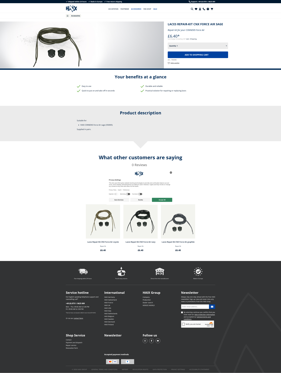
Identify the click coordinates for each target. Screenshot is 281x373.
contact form (78, 318)
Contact (68, 340)
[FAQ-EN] (208, 9)
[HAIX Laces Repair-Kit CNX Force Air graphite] (178, 221)
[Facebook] (151, 340)
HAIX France (108, 303)
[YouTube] (158, 340)
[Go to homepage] (71, 8)
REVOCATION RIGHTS (140, 369)
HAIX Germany (109, 297)
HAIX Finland (109, 324)
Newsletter (113, 335)
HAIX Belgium (109, 316)
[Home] (67, 16)
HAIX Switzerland (110, 300)
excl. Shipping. (191, 39)
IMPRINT (125, 369)
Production (147, 300)
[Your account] (200, 9)
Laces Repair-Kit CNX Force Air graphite (178, 242)
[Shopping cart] (212, 9)
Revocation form (72, 348)
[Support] (204, 9)
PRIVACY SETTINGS (178, 369)
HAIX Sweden (109, 319)
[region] (140, 229)
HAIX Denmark (109, 322)
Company (146, 297)
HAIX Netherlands (110, 314)
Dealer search (148, 303)
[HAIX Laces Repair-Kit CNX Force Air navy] (140, 221)
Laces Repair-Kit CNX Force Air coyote (103, 242)
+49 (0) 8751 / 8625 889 (75, 303)
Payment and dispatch (74, 342)
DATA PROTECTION (160, 369)
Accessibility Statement (199, 369)
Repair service (71, 345)
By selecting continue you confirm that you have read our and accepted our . (199, 315)
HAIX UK (107, 305)
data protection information (205, 315)
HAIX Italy (107, 311)
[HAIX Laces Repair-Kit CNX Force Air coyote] (103, 221)
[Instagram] (145, 340)
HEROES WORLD (149, 305)
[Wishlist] (196, 9)
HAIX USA (107, 308)
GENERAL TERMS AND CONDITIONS (104, 369)
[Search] (192, 9)
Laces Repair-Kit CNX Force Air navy (140, 242)
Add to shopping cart (196, 54)
